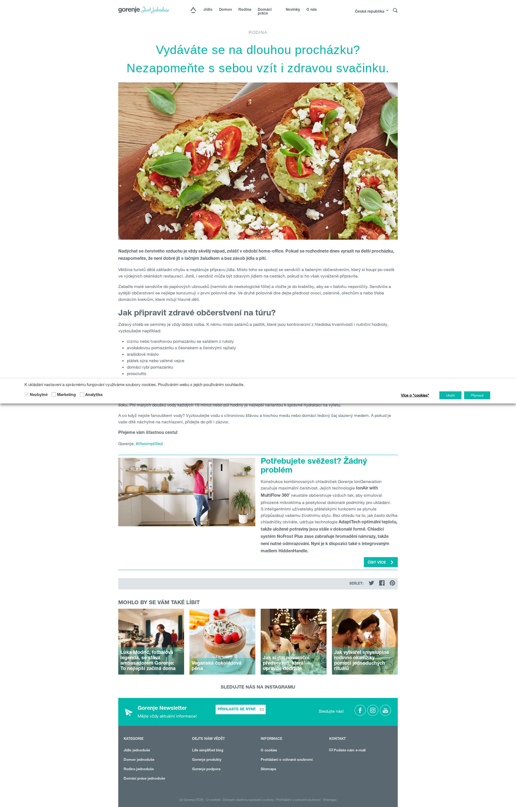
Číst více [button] (377, 563)
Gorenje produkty (206, 760)
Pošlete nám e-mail (349, 750)
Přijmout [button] (477, 395)
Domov (225, 10)
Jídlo (208, 10)
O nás (311, 10)
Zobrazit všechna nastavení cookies (248, 799)
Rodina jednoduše (139, 769)
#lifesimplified (149, 443)
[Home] (193, 10)
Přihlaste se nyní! (237, 709)
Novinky (293, 10)
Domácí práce (265, 12)
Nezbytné (39, 395)
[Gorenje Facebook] (360, 710)
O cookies (269, 750)
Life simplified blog (207, 750)
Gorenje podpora (206, 769)
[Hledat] (395, 10)
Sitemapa (268, 769)
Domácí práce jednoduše (144, 779)
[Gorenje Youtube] (385, 710)
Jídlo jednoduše (137, 750)
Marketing (66, 395)
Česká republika (369, 12)
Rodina (244, 10)
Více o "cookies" (415, 395)
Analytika (93, 395)
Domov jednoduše (139, 760)
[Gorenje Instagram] (372, 710)
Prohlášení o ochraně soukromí (287, 760)
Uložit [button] (450, 395)
